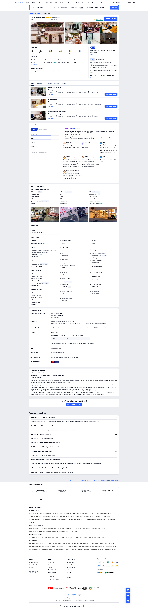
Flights (28, 2)
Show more (33, 72)
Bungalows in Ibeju (42, 537)
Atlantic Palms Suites (62, 519)
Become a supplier (71, 575)
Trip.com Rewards (71, 564)
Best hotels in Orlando (58, 549)
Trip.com (72, 480)
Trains (33, 2)
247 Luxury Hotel (38, 17)
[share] (128, 595)
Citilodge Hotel (111, 519)
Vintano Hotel (46, 519)
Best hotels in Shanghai (35, 543)
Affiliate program (71, 567)
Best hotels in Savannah (70, 549)
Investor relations (71, 562)
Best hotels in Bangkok (73, 543)
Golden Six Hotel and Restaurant (103, 513)
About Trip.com (51, 562)
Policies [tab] (64, 83)
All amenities (34, 64)
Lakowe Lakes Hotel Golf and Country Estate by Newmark (82, 519)
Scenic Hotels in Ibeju (53, 537)
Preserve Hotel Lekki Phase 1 (103, 516)
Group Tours (95, 2)
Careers (50, 567)
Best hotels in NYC (109, 543)
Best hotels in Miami (97, 546)
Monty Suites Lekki (33, 513)
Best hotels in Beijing (85, 543)
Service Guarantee (33, 564)
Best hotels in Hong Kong (48, 543)
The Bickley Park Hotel (89, 516)
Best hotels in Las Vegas (61, 543)
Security (69, 577)
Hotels (76, 480)
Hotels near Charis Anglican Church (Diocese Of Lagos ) (71, 528)
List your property (71, 570)
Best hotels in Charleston (83, 549)
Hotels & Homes (19, 2)
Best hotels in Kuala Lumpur (49, 546)
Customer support (33, 562)
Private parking (93, 194)
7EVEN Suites (32, 522)
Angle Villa (62, 516)
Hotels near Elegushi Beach (50, 528)
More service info (33, 567)
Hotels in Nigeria (84, 480)
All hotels (69, 572)
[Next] (117, 214)
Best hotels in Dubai (61, 546)
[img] (47, 33)
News (49, 564)
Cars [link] (39, 2)
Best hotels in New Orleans (109, 546)
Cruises (67, 2)
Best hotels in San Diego (85, 546)
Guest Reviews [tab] (41, 83)
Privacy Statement (52, 572)
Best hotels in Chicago (73, 546)
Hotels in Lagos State (94, 480)
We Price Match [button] (99, 19)
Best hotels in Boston (47, 549)
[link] (118, 2)
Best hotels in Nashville (34, 549)
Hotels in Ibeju (104, 480)
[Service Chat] (128, 600)
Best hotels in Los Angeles (97, 549)
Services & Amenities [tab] (53, 83)
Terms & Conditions (52, 570)
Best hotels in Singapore (35, 546)
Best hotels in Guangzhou (98, 543)
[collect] (128, 590)
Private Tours (85, 2)
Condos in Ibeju (33, 537)
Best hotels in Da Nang (110, 549)
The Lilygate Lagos (101, 519)
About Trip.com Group (53, 579)
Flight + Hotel (59, 2)
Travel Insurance (75, 2)
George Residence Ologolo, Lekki (50, 516)
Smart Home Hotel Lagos (35, 516)
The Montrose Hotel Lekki (35, 519)
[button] (102, 2)
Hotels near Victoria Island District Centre (95, 528)
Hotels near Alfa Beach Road (36, 528)
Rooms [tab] (32, 83)
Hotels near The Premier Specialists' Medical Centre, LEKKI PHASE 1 (62, 531)
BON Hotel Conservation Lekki (47, 513)
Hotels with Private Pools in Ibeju (97, 537)
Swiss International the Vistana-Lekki (85, 513)
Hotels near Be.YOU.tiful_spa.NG (37, 531)
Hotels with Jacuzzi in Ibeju (66, 537)
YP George (53, 519)
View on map (93, 77)
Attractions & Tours (47, 2)
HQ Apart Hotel (78, 516)
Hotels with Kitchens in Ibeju (80, 537)
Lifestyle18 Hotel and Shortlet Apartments (65, 513)
